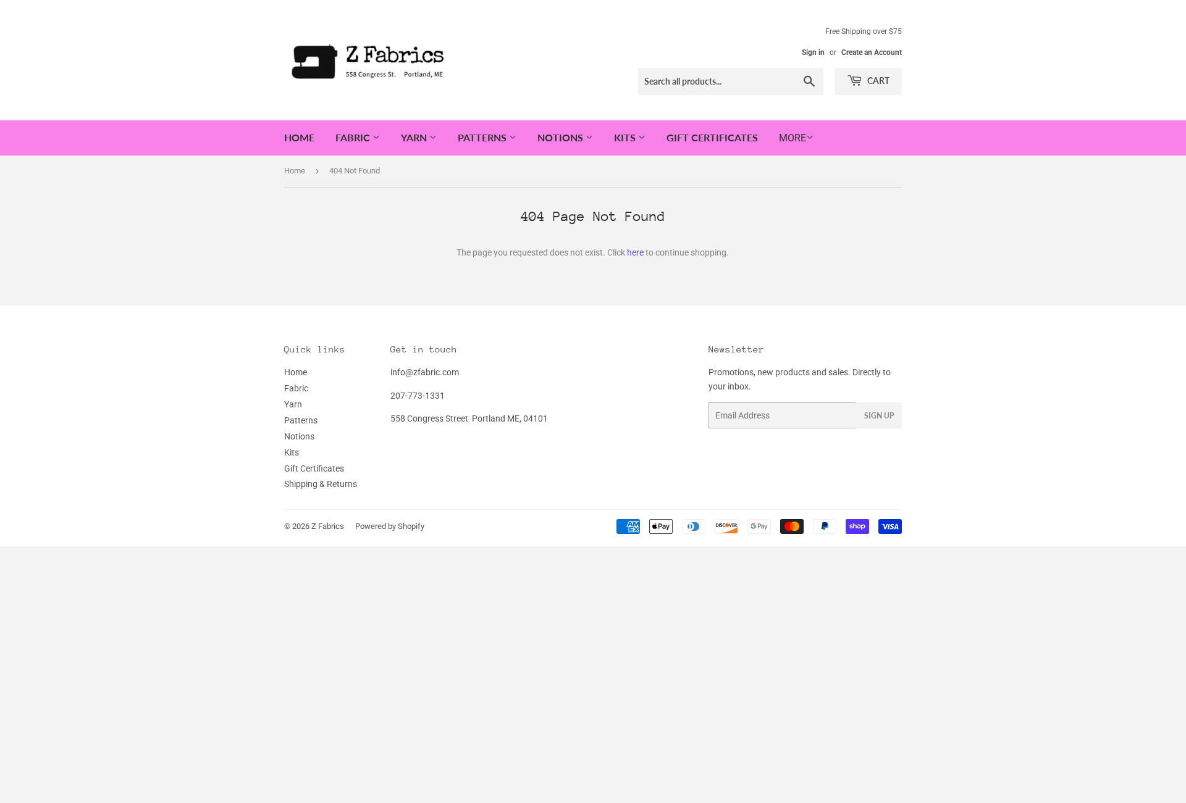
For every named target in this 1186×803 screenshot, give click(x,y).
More (792, 138)
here (635, 252)
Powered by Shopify (389, 526)
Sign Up (879, 415)
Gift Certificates (712, 137)
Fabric (353, 137)
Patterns (483, 137)
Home (299, 137)
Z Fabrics (327, 526)
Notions (561, 137)
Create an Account (871, 52)
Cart (877, 80)
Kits (626, 137)
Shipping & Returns (320, 484)
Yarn (415, 137)
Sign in (813, 52)
